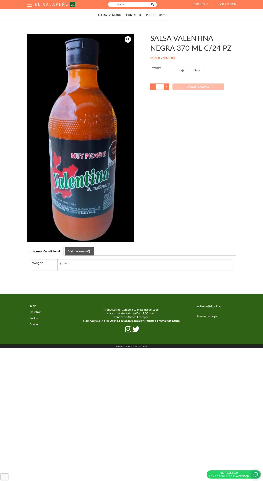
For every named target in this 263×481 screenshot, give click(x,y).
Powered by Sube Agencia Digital (131, 346)
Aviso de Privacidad (209, 306)
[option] (182, 70)
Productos (154, 15)
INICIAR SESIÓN (226, 4)
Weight (156, 68)
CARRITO (201, 4)
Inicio (33, 306)
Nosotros (35, 312)
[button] (128, 39)
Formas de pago (207, 316)
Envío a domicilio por (229, 474)
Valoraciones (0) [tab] (79, 251)
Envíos (34, 318)
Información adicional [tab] (45, 251)
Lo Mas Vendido (109, 15)
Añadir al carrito (198, 86)
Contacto (133, 15)
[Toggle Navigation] (29, 4)
